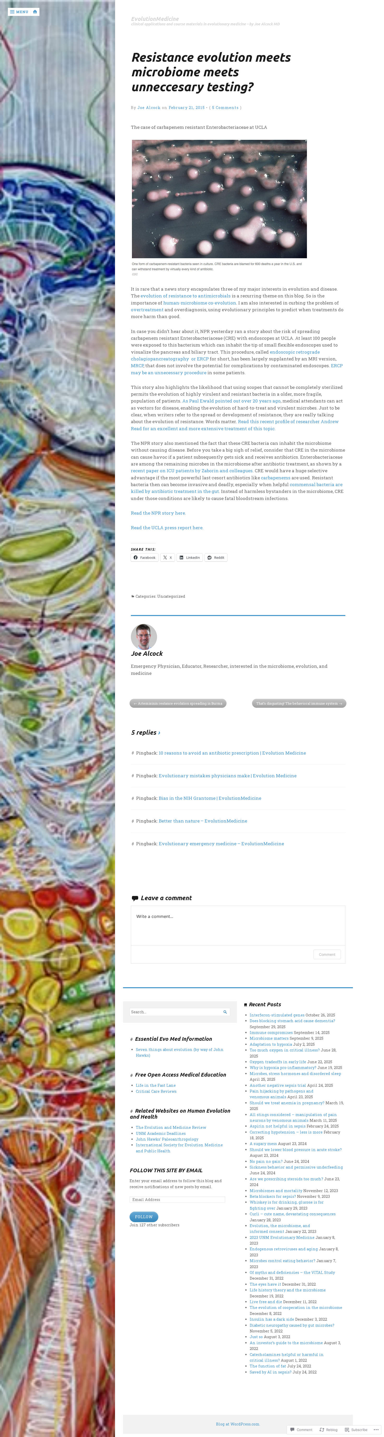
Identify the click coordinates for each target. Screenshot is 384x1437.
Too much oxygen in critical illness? (285, 1050)
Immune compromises (271, 1032)
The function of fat (268, 1366)
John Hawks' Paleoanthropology (167, 1139)
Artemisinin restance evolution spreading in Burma (180, 703)
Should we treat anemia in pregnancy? (287, 1102)
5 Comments (225, 107)
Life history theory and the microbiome (288, 1289)
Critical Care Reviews (156, 1091)
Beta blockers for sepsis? (273, 1196)
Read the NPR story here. (158, 513)
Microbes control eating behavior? (282, 1260)
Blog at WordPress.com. (238, 1424)
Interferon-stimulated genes (277, 1015)
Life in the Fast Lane (156, 1085)
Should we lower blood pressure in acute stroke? (296, 1149)
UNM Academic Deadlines (161, 1133)
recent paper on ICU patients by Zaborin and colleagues (192, 471)
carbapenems (275, 478)
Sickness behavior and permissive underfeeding (296, 1167)
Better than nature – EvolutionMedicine (203, 821)
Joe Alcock (149, 107)
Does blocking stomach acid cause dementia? (292, 1020)
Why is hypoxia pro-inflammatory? (283, 1067)
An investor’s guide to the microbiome (286, 1342)
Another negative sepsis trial (278, 1085)
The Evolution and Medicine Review (171, 1127)
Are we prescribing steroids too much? (286, 1178)
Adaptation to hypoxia (271, 1044)
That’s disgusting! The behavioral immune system (297, 703)
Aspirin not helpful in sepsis (278, 1126)
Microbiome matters (269, 1038)
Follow (144, 1216)
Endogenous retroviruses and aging (284, 1248)
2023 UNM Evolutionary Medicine (282, 1237)
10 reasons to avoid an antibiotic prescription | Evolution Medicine (232, 753)
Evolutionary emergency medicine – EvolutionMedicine (221, 844)
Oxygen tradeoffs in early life (278, 1061)
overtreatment (147, 310)
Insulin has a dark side (272, 1319)
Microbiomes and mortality (276, 1190)
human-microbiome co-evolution (199, 303)
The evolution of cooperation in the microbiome (296, 1307)
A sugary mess (263, 1143)
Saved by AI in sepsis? (271, 1372)
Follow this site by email (166, 1170)
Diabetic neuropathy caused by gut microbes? (292, 1325)
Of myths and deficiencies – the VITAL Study (292, 1272)
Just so (256, 1336)
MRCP (137, 366)
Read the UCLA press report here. (167, 528)
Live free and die (266, 1301)
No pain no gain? (266, 1161)
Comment (327, 954)
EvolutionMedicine (154, 19)
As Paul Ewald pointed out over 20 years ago (231, 401)
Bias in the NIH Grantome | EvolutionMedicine (210, 798)
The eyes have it (265, 1284)
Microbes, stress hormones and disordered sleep (295, 1073)
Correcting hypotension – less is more (286, 1132)
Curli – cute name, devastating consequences (293, 1213)
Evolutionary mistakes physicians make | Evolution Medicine (227, 776)
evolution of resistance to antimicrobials (186, 296)
